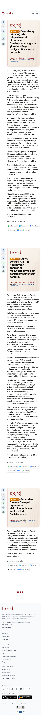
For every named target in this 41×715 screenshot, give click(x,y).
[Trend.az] (7, 13)
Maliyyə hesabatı (7, 662)
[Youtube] (16, 689)
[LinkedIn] (25, 689)
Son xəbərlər (5, 637)
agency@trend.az (6, 627)
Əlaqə (3, 653)
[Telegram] (21, 689)
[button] (3, 22)
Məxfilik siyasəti (6, 672)
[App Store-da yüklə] (9, 697)
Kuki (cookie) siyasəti (8, 678)
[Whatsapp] (3, 689)
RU (24, 711)
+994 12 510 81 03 (7, 625)
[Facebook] (8, 689)
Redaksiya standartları (9, 656)
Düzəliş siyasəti (6, 659)
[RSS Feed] (29, 689)
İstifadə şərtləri (6, 669)
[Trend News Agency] (7, 609)
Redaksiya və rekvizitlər (9, 650)
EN (17, 711)
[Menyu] (37, 13)
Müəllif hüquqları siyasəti (9, 675)
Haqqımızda (5, 647)
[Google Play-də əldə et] (25, 697)
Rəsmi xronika (6, 639)
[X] (12, 689)
